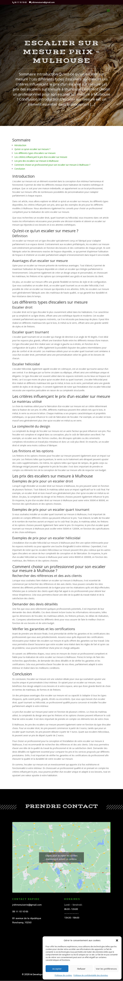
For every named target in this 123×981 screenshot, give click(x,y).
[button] (117, 940)
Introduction (20, 145)
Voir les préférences (106, 968)
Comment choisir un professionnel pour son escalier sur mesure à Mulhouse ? (52, 164)
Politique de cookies (63, 975)
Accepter (57, 968)
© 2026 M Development (34, 974)
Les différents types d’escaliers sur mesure (35, 153)
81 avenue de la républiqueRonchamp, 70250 (26, 920)
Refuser (81, 968)
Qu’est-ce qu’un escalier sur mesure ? (32, 149)
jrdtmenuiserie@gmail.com (27, 904)
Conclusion (19, 168)
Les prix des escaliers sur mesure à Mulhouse (36, 160)
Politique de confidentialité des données (91, 975)
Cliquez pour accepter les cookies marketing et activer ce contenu (61, 857)
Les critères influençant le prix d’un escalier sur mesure (40, 157)
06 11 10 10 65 (20, 911)
